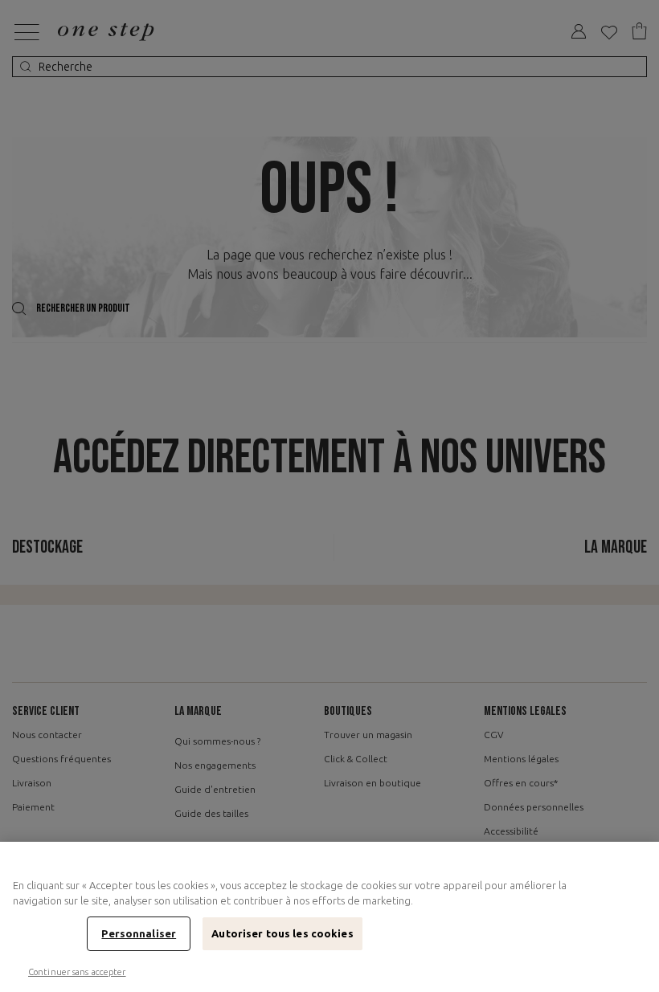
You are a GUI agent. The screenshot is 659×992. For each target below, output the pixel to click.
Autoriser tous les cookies (282, 933)
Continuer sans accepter (77, 972)
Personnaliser (138, 933)
